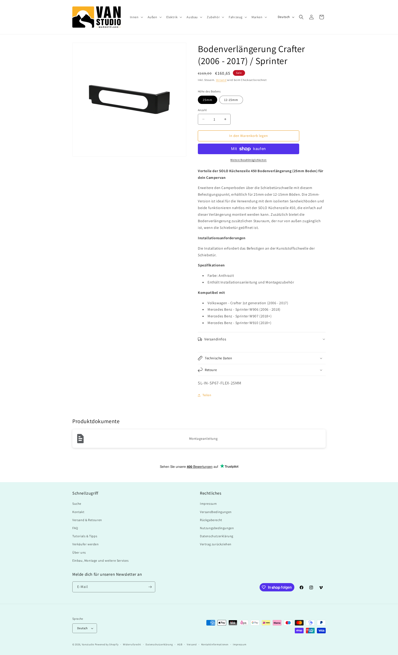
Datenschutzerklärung (216, 536)
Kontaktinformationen (214, 644)
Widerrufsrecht (132, 644)
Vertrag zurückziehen (215, 544)
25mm (207, 100)
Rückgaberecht (211, 520)
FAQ (75, 528)
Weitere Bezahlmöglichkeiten (248, 160)
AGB (179, 644)
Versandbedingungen (216, 512)
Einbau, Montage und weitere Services (100, 560)
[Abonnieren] (150, 586)
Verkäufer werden (85, 544)
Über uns (79, 552)
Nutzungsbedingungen (217, 528)
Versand (221, 80)
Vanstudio (88, 644)
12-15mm (231, 100)
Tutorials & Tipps (84, 536)
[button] (136, 17)
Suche (76, 504)
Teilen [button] (206, 395)
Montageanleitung (203, 438)
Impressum (208, 504)
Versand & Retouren (87, 520)
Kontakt (78, 512)
